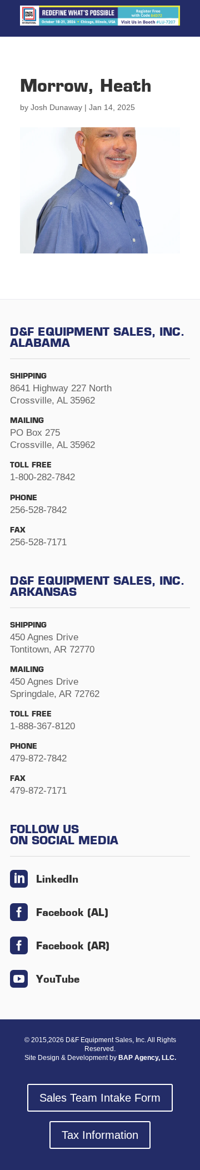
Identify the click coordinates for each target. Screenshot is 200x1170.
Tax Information (100, 1135)
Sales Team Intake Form (100, 1098)
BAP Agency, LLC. (147, 1058)
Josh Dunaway (56, 107)
